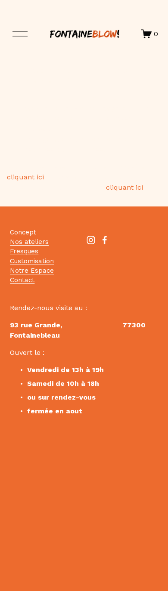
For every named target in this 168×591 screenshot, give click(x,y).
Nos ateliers (29, 242)
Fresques (24, 251)
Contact (22, 280)
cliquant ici (25, 177)
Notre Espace (32, 270)
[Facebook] (104, 240)
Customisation (32, 261)
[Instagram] (91, 240)
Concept (23, 232)
